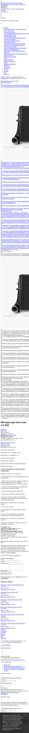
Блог (5, 72)
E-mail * (3, 561)
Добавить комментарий (7, 558)
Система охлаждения (17, 77)
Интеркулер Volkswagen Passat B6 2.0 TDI (12, 585)
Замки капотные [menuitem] (8, 59)
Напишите (3, 7)
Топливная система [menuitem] (19, 51)
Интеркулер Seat (5, 445)
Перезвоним (4, 6)
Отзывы (6, 71)
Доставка (6, 68)
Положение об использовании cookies (14, 667)
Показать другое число (8, 577)
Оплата (6, 70)
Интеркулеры (4, 78)
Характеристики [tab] (10, 469)
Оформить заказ (5, 442)
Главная (3, 77)
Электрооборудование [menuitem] (10, 56)
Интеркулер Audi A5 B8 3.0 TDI (9, 592)
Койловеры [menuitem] (15, 49)
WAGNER (13, 435)
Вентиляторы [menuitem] (13, 43)
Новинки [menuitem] (6, 65)
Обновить (5, 688)
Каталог (6, 27)
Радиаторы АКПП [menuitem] (9, 40)
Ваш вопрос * (4, 570)
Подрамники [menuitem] (11, 48)
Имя (2, 560)
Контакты (6, 74)
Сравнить (3, 429)
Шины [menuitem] (5, 62)
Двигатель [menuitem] (7, 52)
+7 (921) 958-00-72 (19, 9)
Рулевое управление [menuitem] (9, 61)
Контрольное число (6, 573)
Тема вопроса (4, 563)
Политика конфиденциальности (13, 666)
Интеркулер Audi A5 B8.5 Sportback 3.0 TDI (13, 623)
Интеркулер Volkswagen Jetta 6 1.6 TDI (11, 607)
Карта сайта (7, 664)
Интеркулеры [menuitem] (21, 45)
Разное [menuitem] (17, 38)
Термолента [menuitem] (12, 38)
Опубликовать (4, 578)
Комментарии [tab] (5, 471)
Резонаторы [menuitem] (13, 33)
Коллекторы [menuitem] (22, 38)
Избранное (4, 430)
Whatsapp (3, 10)
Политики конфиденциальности (9, 692)
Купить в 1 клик (5, 444)
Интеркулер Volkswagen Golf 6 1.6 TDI (11, 599)
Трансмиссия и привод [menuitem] (10, 46)
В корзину (12, 442)
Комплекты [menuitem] (18, 48)
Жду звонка (4, 694)
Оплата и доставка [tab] (19, 469)
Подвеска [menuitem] (6, 29)
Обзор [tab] (2, 469)
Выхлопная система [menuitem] (9, 32)
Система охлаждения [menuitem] (9, 39)
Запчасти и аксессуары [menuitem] (15, 29)
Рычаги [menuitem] (6, 48)
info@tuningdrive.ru (6, 648)
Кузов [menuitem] (5, 58)
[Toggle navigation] (1, 22)
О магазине (7, 67)
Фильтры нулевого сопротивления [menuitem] (14, 44)
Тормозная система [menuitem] (9, 51)
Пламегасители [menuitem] (20, 33)
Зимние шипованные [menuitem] (10, 64)
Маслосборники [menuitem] (8, 54)
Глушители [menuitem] (7, 33)
